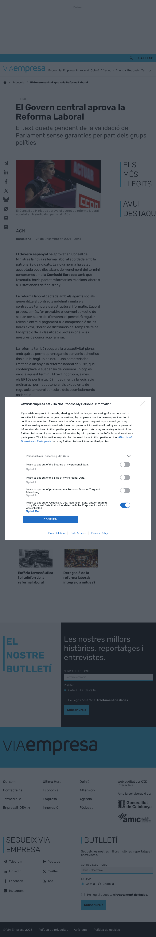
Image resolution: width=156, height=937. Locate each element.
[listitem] (78, 456)
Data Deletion (56, 533)
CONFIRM (51, 519)
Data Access (78, 533)
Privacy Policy (99, 533)
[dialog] (78, 468)
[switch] (125, 464)
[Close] (143, 404)
